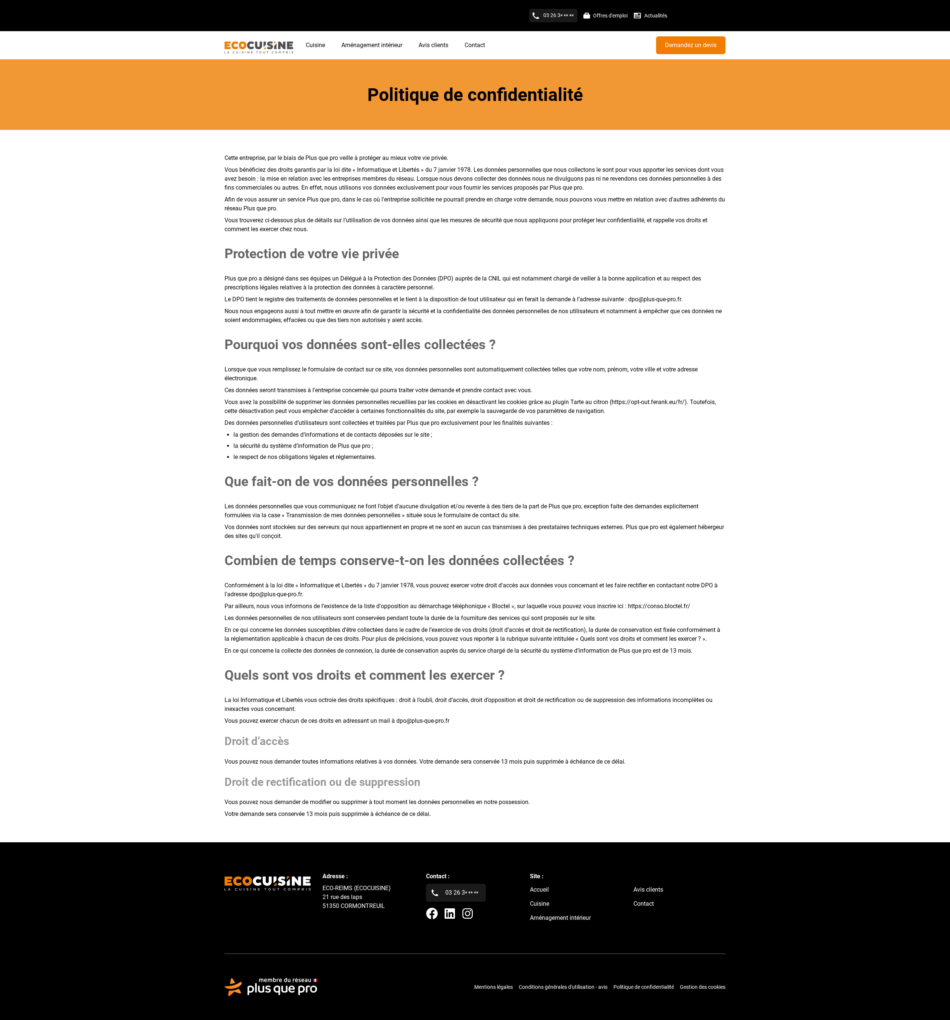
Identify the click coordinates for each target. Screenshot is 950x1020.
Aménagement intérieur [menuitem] (371, 45)
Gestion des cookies (702, 987)
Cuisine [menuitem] (315, 45)
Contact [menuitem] (475, 45)
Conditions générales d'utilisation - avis (563, 987)
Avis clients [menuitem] (433, 45)
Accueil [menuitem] (539, 889)
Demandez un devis (691, 45)
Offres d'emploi (610, 16)
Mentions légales (493, 987)
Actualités (655, 16)
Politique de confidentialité (643, 987)
